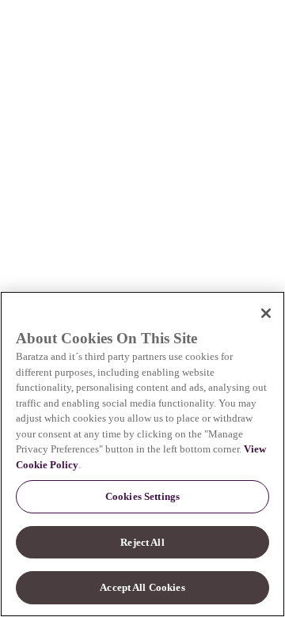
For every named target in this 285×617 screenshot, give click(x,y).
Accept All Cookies (142, 587)
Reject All (142, 542)
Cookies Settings (142, 496)
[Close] (266, 313)
